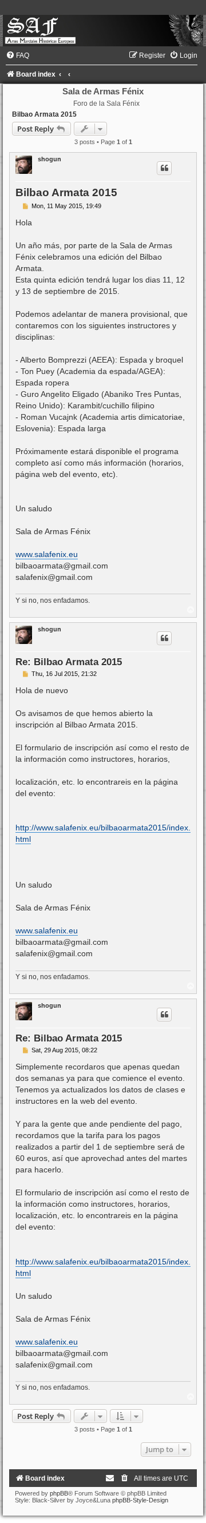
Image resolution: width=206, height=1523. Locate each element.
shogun (49, 159)
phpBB (59, 1493)
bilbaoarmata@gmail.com (61, 565)
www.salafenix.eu (46, 554)
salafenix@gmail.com (54, 577)
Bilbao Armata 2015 (44, 114)
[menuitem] (17, 55)
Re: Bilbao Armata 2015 (68, 662)
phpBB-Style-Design (140, 1500)
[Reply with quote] (164, 168)
